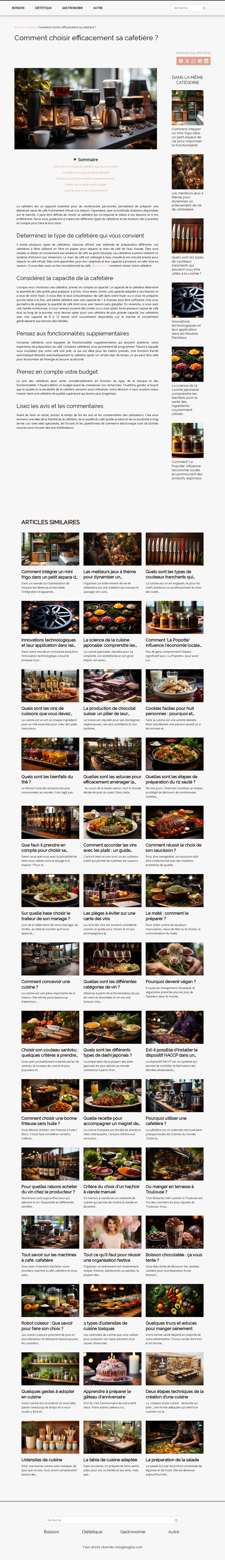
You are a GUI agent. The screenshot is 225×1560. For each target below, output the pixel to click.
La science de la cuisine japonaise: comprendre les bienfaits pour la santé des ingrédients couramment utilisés (185, 400)
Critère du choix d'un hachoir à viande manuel (111, 1189)
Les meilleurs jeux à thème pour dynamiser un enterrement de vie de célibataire (187, 201)
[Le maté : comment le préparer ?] (175, 890)
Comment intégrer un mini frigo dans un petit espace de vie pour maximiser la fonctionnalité (187, 137)
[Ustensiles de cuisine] (50, 1437)
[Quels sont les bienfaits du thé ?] (50, 754)
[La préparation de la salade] (175, 1437)
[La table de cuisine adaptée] (112, 1437)
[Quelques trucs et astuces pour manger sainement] (175, 1300)
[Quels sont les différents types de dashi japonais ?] (112, 1027)
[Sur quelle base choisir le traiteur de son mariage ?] (50, 890)
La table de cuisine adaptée (110, 1459)
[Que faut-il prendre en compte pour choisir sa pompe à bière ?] (50, 822)
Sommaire (88, 159)
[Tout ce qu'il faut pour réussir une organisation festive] (112, 1232)
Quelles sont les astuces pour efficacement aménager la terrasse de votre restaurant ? (112, 782)
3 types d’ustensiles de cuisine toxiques (105, 1326)
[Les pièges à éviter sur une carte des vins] (112, 890)
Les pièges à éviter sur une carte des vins (109, 916)
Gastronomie (72, 8)
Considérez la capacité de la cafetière (86, 172)
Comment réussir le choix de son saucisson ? (173, 847)
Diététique (43, 8)
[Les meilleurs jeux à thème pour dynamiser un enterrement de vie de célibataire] (188, 171)
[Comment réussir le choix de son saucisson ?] (175, 822)
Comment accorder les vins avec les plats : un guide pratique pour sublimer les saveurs (110, 853)
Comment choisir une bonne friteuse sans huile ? (49, 1121)
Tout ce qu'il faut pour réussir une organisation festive (112, 1257)
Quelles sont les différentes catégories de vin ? (110, 984)
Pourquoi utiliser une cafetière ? (166, 1121)
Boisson (18, 8)
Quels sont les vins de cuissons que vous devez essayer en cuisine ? (45, 714)
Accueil (18, 27)
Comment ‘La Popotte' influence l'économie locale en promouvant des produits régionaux (187, 470)
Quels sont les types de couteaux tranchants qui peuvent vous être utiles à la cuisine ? (188, 265)
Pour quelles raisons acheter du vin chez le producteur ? (49, 1189)
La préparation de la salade (172, 1459)
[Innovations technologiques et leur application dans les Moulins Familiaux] (188, 300)
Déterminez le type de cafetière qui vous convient (85, 166)
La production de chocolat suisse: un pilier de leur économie (109, 714)
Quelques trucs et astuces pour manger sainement (171, 1326)
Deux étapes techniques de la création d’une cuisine (175, 1394)
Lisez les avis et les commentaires (86, 190)
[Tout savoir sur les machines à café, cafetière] (50, 1232)
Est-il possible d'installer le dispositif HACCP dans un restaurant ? (172, 1055)
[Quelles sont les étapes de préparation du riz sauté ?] (175, 754)
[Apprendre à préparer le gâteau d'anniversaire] (112, 1368)
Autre (97, 8)
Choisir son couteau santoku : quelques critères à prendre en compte (50, 1055)
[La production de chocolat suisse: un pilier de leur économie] (112, 685)
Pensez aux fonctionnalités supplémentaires (85, 178)
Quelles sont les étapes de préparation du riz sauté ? (171, 779)
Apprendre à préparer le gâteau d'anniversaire (107, 1394)
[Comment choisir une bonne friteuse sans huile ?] (50, 1095)
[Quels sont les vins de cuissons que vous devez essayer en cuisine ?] (50, 685)
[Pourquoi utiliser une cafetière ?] (175, 1095)
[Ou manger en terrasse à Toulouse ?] (175, 1164)
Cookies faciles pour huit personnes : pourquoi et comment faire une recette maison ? (172, 716)
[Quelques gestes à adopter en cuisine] (50, 1368)
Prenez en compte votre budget (86, 184)
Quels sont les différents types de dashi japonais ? (107, 1052)
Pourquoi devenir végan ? (171, 981)
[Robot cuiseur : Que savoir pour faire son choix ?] (50, 1300)
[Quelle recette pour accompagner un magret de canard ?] (112, 1095)
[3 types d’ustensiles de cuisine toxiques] (112, 1300)
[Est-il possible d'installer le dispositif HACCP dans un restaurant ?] (175, 1027)
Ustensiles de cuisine (41, 1459)
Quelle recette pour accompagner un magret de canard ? (110, 1123)
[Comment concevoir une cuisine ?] (50, 959)
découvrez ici (100, 266)
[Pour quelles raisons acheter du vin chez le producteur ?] (50, 1164)
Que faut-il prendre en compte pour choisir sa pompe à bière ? (43, 850)
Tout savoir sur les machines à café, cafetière (48, 1257)
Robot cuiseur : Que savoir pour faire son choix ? (47, 1326)
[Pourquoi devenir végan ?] (175, 959)
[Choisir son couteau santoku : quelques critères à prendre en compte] (50, 1027)
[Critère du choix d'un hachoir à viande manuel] (112, 1164)
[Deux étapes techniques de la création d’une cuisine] (175, 1368)
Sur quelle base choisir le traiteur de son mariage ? (45, 916)
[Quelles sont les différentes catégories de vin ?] (112, 959)
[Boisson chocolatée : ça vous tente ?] (175, 1232)
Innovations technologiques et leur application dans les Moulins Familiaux (186, 329)
